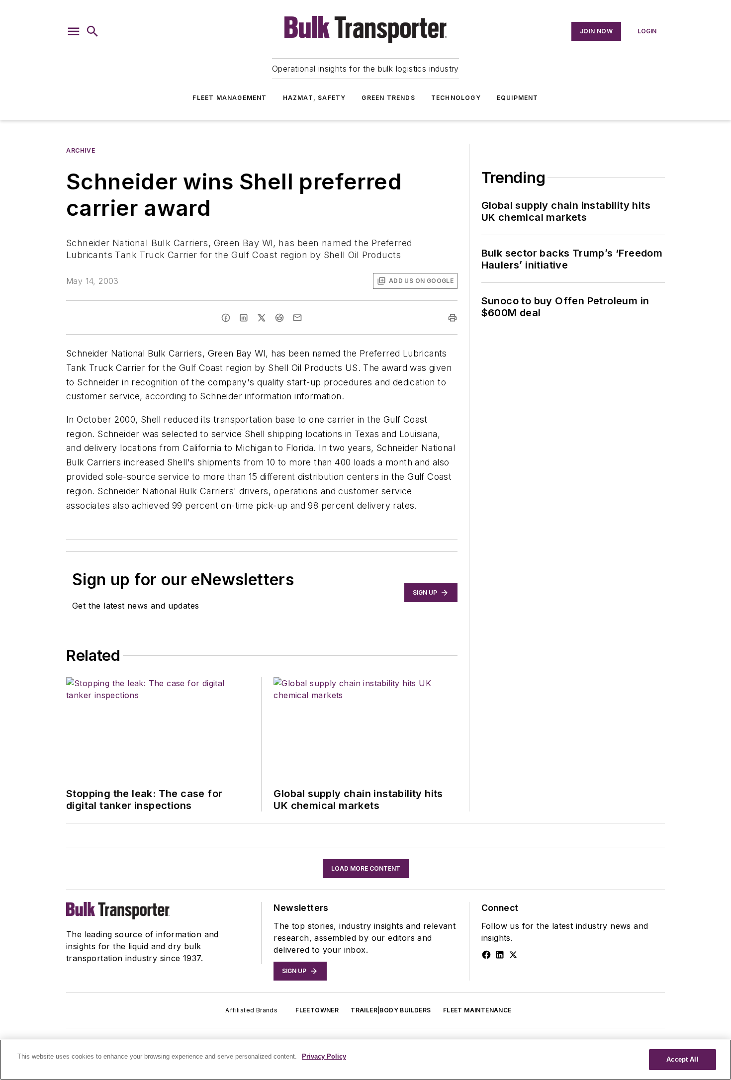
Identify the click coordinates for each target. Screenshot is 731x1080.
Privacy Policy (324, 1056)
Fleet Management (229, 97)
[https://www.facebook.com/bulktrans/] (486, 955)
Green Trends (388, 97)
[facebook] (226, 318)
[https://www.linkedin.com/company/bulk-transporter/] (500, 955)
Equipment (518, 97)
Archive (80, 150)
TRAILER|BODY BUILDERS (391, 1010)
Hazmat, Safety (314, 97)
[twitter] (262, 318)
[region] (365, 1059)
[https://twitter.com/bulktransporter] (513, 955)
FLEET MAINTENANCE (477, 1010)
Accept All (682, 1059)
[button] (73, 31)
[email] (297, 318)
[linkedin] (244, 318)
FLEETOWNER (317, 1010)
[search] (92, 31)
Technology (456, 97)
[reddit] (279, 318)
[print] (452, 318)
